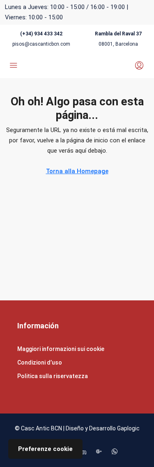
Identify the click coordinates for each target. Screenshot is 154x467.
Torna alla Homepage (77, 171)
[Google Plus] (100, 451)
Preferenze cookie (45, 449)
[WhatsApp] (116, 451)
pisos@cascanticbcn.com (41, 44)
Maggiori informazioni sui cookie (60, 349)
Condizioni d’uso (39, 362)
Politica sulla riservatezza (52, 376)
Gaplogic (128, 428)
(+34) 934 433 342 (41, 34)
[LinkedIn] (85, 451)
